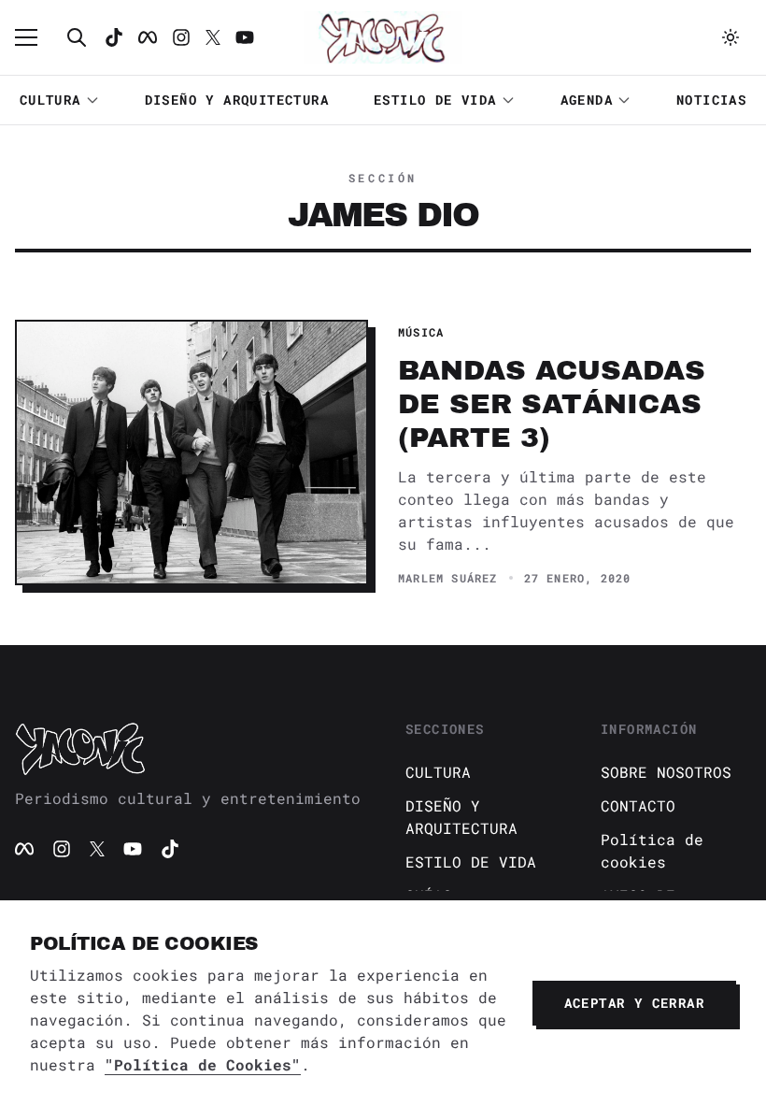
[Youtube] (244, 37)
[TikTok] (114, 37)
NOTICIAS (711, 99)
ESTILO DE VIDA (435, 99)
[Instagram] (181, 37)
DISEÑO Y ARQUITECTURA (237, 99)
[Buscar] (76, 37)
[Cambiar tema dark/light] (730, 37)
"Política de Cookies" (203, 1064)
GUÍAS (428, 895)
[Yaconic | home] (188, 748)
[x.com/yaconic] (213, 37)
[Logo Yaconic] (383, 37)
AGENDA (586, 99)
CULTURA (50, 99)
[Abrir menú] (35, 37)
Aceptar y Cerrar (634, 1003)
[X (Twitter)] (97, 848)
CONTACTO (638, 805)
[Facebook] (147, 37)
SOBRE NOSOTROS (666, 772)
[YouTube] (132, 849)
